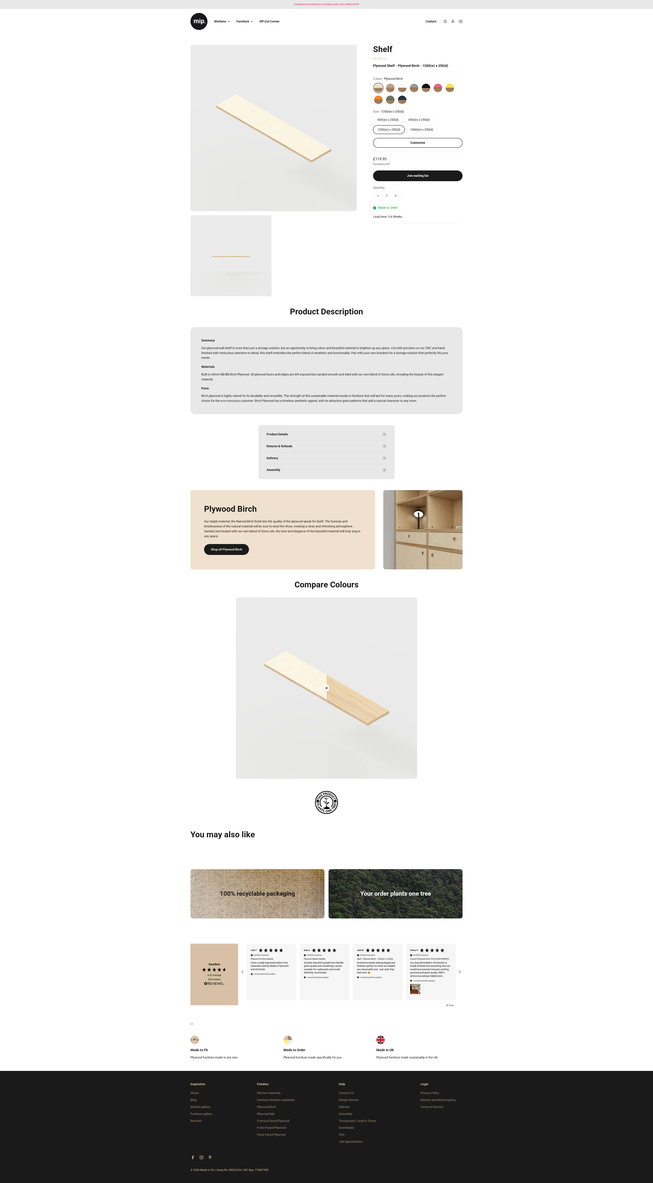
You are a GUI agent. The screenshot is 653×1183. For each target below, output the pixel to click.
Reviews (196, 1121)
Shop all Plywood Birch (226, 549)
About (194, 1093)
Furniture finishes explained (275, 1100)
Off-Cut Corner (269, 21)
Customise (417, 142)
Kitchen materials (269, 1093)
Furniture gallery (201, 1114)
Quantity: (379, 187)
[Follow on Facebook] (192, 1157)
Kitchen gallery (200, 1107)
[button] (243, 972)
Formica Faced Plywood (273, 1121)
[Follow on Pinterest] (210, 1157)
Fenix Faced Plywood (271, 1134)
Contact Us (346, 1093)
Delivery (344, 1107)
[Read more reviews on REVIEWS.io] (214, 984)
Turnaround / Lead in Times (357, 1121)
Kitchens (220, 21)
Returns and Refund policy (438, 1100)
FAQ (341, 1134)
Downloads (346, 1127)
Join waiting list (418, 175)
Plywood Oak (265, 1114)
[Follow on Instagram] (201, 1157)
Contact (431, 21)
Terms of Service (432, 1107)
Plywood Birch (266, 1107)
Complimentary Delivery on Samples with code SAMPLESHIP (326, 4)
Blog (193, 1100)
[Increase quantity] (396, 196)
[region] (351, 971)
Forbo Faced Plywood (271, 1127)
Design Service (349, 1100)
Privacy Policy (430, 1093)
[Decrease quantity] (378, 196)
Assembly (345, 1114)
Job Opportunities (351, 1141)
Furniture (242, 21)
